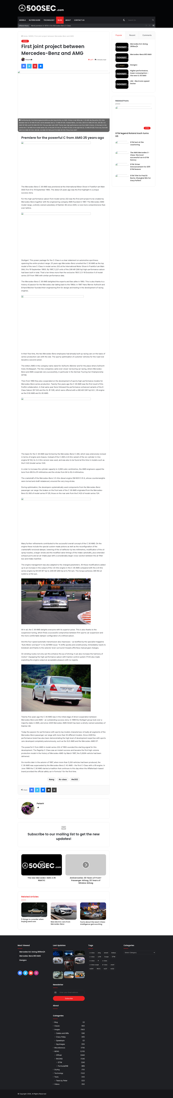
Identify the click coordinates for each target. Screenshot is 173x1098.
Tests (56, 1077)
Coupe (106, 957)
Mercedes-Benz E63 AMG (141, 54)
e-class (92, 961)
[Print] (54, 790)
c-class (63, 779)
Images (57, 1029)
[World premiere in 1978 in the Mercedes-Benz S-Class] (58, 960)
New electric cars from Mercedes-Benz (60, 923)
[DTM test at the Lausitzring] (121, 145)
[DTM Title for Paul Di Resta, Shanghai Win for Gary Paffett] (121, 178)
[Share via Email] (48, 790)
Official (59, 1055)
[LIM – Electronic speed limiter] (121, 84)
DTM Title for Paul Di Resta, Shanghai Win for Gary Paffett (140, 178)
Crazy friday (61, 1037)
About (68, 20)
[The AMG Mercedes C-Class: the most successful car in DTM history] (121, 155)
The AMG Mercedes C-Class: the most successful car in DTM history (139, 156)
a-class (92, 953)
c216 (99, 957)
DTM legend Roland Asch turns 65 (132, 135)
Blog (60, 20)
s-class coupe (94, 965)
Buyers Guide (34, 20)
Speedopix (60, 1040)
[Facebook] (23, 66)
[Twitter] (29, 66)
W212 (98, 969)
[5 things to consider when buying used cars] (34, 909)
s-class (104, 961)
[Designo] (121, 66)
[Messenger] (40, 66)
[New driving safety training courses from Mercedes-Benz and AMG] (80, 974)
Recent (132, 35)
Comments (147, 35)
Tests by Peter (61, 1081)
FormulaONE (63, 1066)
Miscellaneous (59, 1048)
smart (112, 965)
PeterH (28, 60)
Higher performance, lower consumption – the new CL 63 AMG (139, 73)
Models (22, 20)
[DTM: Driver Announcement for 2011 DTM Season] (121, 168)
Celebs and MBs (62, 1033)
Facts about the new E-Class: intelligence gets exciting (92, 923)
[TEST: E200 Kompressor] (58, 975)
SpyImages (60, 1044)
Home (25, 36)
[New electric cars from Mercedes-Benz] (64, 911)
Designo (133, 65)
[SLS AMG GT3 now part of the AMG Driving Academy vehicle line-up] (69, 974)
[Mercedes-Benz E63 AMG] (121, 57)
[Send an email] (31, 60)
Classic (57, 1026)
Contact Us (79, 20)
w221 (105, 969)
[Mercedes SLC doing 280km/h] (121, 47)
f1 (98, 961)
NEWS (31, 36)
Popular (119, 35)
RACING (59, 1059)
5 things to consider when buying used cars (47, 26)
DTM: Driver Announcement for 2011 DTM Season (140, 166)
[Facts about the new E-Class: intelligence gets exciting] (93, 911)
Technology (49, 20)
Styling (57, 1070)
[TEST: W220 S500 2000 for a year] (69, 964)
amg (52, 779)
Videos (56, 1084)
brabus (113, 953)
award (106, 953)
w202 (75, 779)
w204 (91, 969)
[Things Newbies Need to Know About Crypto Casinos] (58, 953)
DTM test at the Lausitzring (137, 143)
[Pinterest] (35, 66)
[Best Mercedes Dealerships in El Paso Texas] (69, 953)
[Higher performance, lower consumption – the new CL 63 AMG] (121, 73)
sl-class (104, 965)
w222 (112, 969)
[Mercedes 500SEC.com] (41, 8)
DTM (60, 1062)
